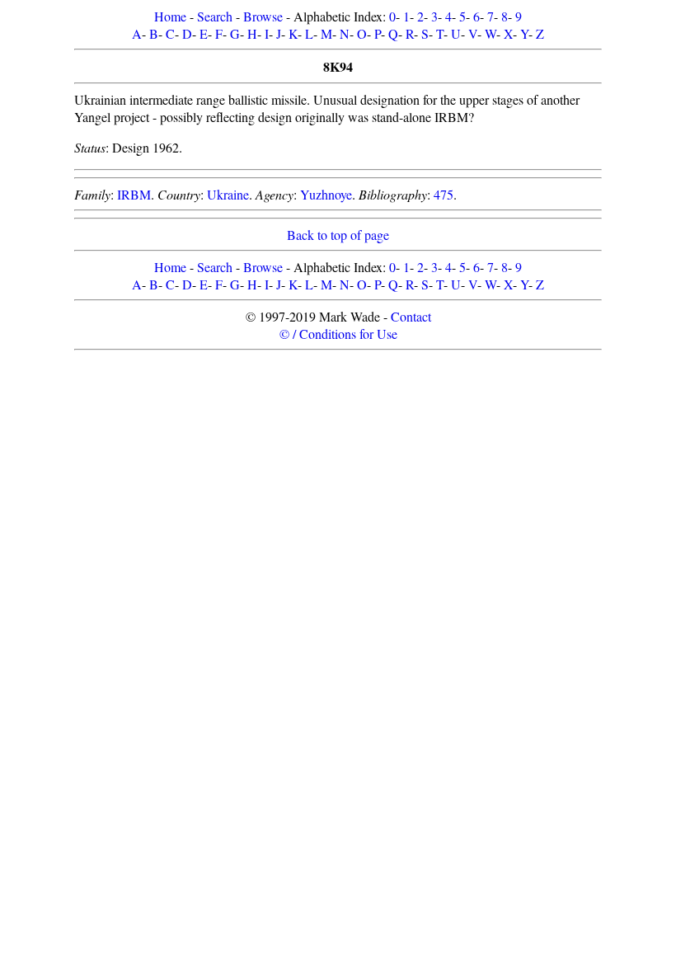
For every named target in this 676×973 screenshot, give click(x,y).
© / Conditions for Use (338, 333)
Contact (411, 316)
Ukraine (228, 194)
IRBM (134, 194)
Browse (263, 16)
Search (214, 16)
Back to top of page (338, 234)
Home (170, 16)
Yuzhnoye (326, 194)
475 (443, 194)
